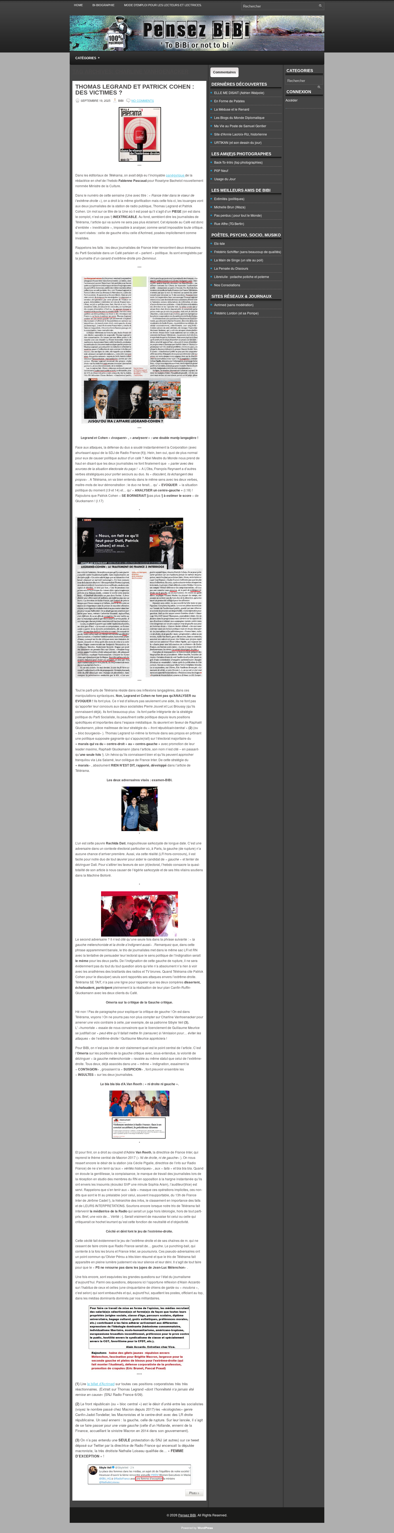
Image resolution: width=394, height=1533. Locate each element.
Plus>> (194, 1492)
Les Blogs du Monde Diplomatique (239, 117)
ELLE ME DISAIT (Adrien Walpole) (239, 92)
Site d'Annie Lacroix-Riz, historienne (240, 134)
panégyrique (175, 175)
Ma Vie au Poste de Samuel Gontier (240, 125)
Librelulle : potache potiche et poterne (241, 276)
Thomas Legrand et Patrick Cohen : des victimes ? (134, 89)
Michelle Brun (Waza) (230, 207)
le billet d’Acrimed (100, 1383)
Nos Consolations (227, 285)
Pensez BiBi (187, 1515)
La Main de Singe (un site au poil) (238, 260)
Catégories (87, 58)
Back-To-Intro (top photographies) (238, 162)
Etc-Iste (219, 243)
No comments (142, 100)
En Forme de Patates (229, 101)
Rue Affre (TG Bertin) (229, 223)
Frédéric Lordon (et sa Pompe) (236, 313)
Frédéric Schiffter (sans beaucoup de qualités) (247, 251)
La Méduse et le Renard (231, 109)
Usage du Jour (225, 178)
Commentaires (224, 72)
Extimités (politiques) (229, 198)
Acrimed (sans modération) (234, 304)
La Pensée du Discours (231, 268)
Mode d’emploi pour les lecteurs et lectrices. (163, 5)
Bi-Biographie (103, 5)
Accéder (291, 100)
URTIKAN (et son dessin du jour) (238, 142)
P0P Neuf (221, 170)
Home (78, 5)
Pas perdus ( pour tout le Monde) (238, 215)
